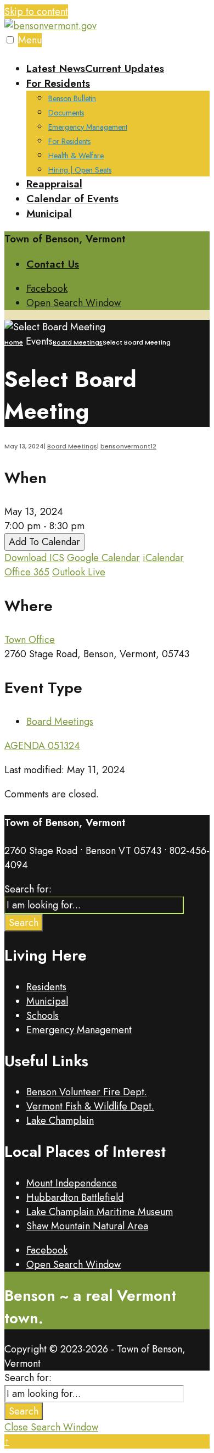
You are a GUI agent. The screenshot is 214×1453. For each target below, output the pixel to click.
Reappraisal (54, 183)
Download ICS (34, 558)
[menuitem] (118, 126)
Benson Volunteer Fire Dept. (86, 1092)
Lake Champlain (60, 1120)
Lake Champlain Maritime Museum (99, 1212)
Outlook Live (78, 572)
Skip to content (36, 11)
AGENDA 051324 (42, 746)
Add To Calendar (44, 542)
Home (13, 342)
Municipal (49, 213)
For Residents (58, 83)
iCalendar (163, 558)
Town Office (29, 640)
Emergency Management (87, 126)
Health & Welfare (76, 155)
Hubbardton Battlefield (74, 1197)
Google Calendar (103, 558)
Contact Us (52, 264)
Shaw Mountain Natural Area (87, 1226)
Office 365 (26, 572)
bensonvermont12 (128, 446)
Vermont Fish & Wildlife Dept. (90, 1106)
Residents (46, 987)
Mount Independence (71, 1183)
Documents (66, 112)
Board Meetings (78, 342)
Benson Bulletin (72, 98)
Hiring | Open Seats (79, 169)
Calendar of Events (72, 198)
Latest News (95, 68)
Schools (42, 1015)
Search (23, 923)
